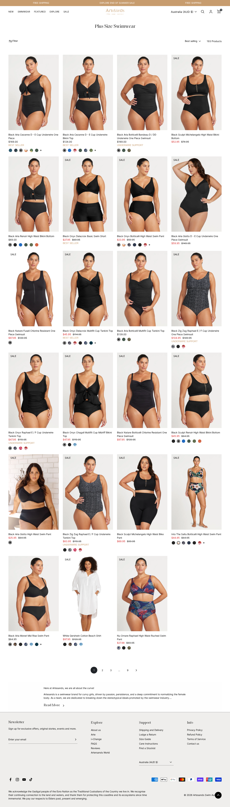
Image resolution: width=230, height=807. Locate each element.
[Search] (202, 11)
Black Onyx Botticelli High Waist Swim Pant (140, 236)
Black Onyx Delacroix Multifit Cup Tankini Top (88, 330)
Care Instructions (148, 743)
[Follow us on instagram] (17, 780)
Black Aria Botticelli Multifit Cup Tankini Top (141, 330)
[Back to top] (218, 795)
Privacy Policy (195, 730)
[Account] (210, 11)
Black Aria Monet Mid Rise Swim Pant (28, 635)
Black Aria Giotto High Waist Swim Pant (29, 534)
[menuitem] (11, 13)
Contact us (193, 743)
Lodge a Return (147, 734)
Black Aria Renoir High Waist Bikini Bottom (31, 236)
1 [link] (94, 670)
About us (96, 730)
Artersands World (100, 752)
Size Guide (145, 739)
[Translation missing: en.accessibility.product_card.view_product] (10, 150)
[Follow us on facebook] (10, 780)
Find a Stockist (147, 748)
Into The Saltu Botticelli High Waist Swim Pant (196, 534)
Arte (93, 734)
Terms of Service (196, 739)
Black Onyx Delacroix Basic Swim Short (84, 236)
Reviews (95, 748)
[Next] (136, 670)
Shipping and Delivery (151, 730)
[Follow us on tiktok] (31, 780)
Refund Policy (194, 734)
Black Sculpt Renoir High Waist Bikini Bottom (195, 432)
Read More (52, 705)
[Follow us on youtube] (24, 780)
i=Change (96, 739)
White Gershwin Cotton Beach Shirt (82, 635)
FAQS (94, 743)
